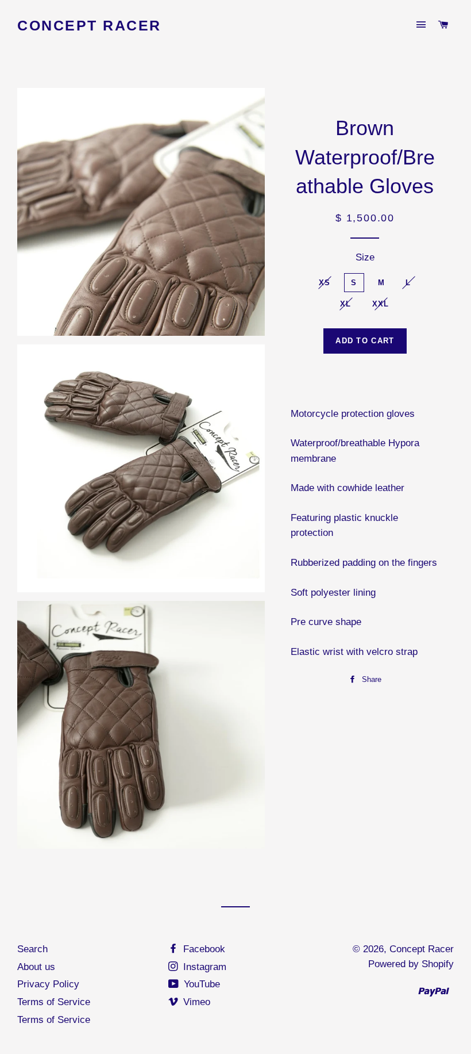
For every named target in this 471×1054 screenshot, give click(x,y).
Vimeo (195, 1001)
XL (346, 304)
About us (36, 966)
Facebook (202, 949)
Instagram (203, 966)
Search (32, 949)
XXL (380, 304)
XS (325, 282)
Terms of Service (53, 1001)
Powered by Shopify (411, 964)
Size (365, 257)
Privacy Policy (48, 984)
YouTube (200, 984)
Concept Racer (89, 25)
